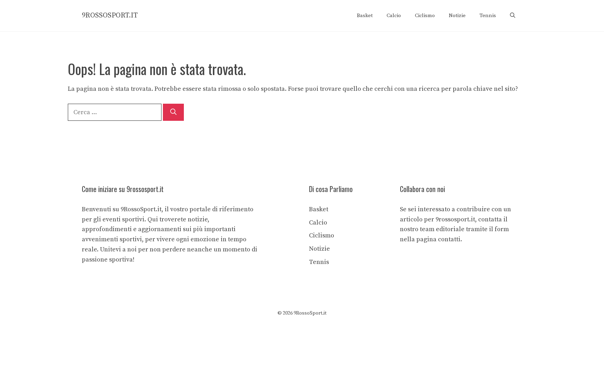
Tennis (488, 15)
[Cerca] (173, 112)
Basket (365, 15)
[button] (512, 15)
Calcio (394, 15)
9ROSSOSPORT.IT (110, 15)
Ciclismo (425, 15)
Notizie (457, 15)
